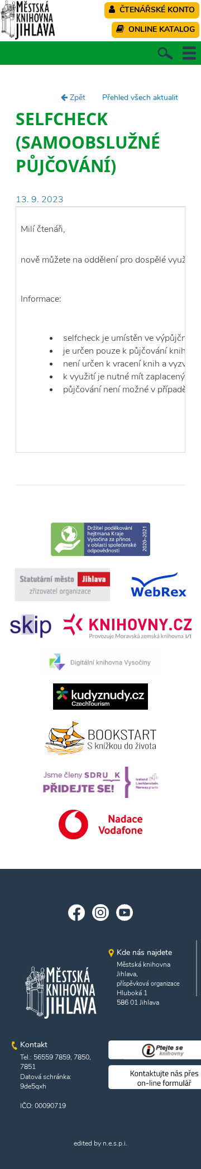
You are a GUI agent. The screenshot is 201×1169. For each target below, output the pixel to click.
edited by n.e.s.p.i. (100, 1143)
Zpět (76, 97)
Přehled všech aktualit (140, 97)
